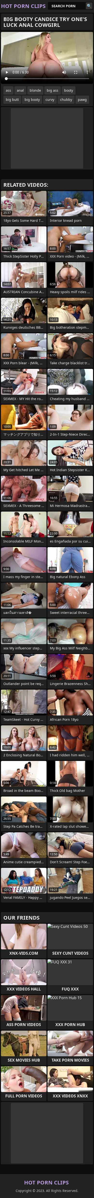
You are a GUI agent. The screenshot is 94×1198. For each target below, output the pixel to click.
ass (8, 90)
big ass (52, 90)
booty (68, 90)
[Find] (89, 5)
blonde (35, 90)
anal (20, 90)
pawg (82, 99)
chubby (66, 99)
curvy (50, 99)
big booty (32, 99)
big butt (12, 99)
